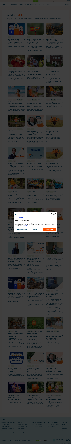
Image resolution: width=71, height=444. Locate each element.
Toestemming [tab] (21, 217)
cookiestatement (25, 225)
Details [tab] (35, 217)
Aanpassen (35, 229)
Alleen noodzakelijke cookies (22, 229)
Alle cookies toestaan (49, 229)
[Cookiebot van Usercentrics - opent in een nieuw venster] (52, 214)
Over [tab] (50, 217)
